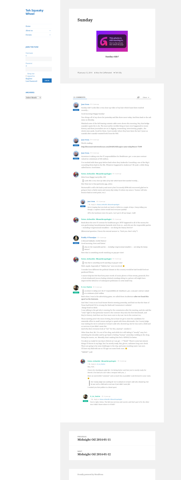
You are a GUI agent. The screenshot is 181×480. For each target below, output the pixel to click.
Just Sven (85, 104)
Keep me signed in (31, 74)
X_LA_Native (86, 287)
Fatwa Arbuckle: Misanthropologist (96, 174)
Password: (29, 64)
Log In (47, 80)
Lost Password (31, 81)
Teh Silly (118, 72)
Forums (29, 35)
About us (29, 30)
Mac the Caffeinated (104, 72)
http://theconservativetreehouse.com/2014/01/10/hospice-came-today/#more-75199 (111, 147)
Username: (29, 54)
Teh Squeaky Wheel (34, 12)
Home (28, 26)
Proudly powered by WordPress (90, 474)
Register (29, 78)
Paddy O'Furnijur (88, 237)
